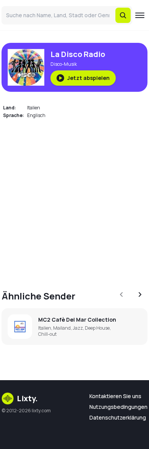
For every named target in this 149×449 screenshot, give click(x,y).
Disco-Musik (63, 64)
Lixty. (27, 398)
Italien (33, 107)
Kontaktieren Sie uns (115, 396)
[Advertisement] (74, 200)
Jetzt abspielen (88, 77)
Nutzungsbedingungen (118, 406)
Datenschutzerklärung (117, 417)
